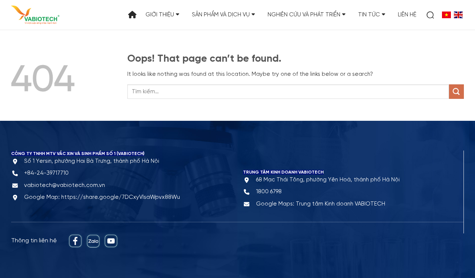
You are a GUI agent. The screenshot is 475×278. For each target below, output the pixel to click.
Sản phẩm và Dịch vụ (221, 15)
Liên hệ (407, 15)
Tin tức (369, 15)
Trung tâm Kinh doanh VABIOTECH (340, 204)
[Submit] (456, 91)
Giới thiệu (159, 15)
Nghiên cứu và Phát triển (304, 15)
